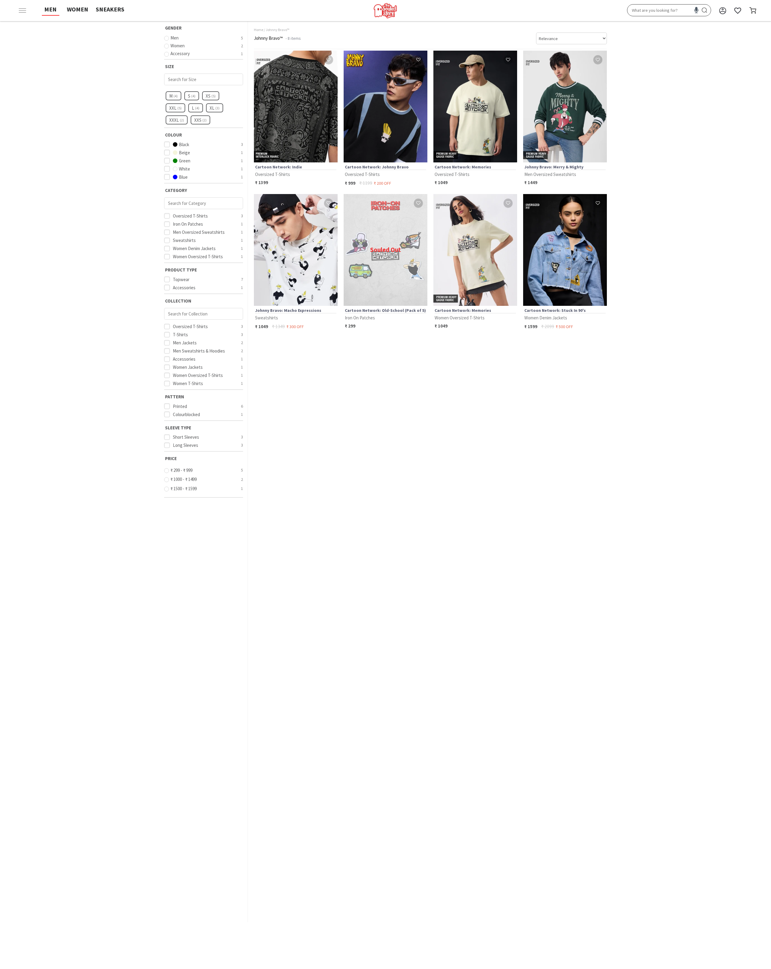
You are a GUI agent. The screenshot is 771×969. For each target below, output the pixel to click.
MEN (50, 9)
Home (258, 29)
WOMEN (77, 9)
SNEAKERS (110, 9)
